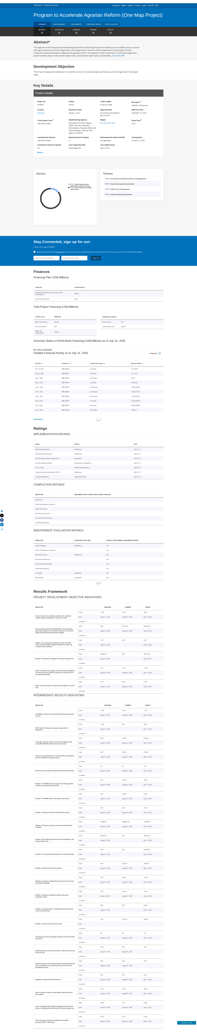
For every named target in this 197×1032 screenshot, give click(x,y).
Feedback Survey (186, 1023)
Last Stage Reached (77, 145)
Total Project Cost (45, 120)
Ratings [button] (93, 30)
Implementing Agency (78, 120)
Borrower (136, 101)
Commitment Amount (46, 137)
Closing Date (137, 137)
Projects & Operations (51, 5)
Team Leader (105, 101)
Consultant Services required (49, 145)
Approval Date (106, 110)
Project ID (41, 101)
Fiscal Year (137, 120)
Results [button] (111, 30)
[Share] (2, 520)
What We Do (38, 5)
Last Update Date (107, 145)
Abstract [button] (42, 30)
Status (71, 101)
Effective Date (137, 110)
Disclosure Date (75, 110)
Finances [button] (76, 30)
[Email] (2, 511)
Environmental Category (79, 137)
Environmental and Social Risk (112, 137)
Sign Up (96, 258)
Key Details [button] (59, 30)
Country (40, 110)
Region (103, 120)
